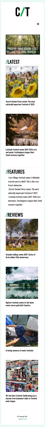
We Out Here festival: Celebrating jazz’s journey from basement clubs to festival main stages (21, 398)
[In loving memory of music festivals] (22, 331)
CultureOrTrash (22, 419)
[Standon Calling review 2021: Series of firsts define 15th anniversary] (22, 235)
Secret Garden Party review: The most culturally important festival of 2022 (20, 103)
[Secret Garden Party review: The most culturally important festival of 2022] (22, 82)
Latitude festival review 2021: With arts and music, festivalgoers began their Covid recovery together (21, 152)
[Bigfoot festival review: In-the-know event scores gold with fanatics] (22, 283)
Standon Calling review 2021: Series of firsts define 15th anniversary (20, 256)
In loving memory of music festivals (19, 350)
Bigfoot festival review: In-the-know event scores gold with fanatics (20, 304)
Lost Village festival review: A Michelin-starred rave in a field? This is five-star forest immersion (24, 181)
